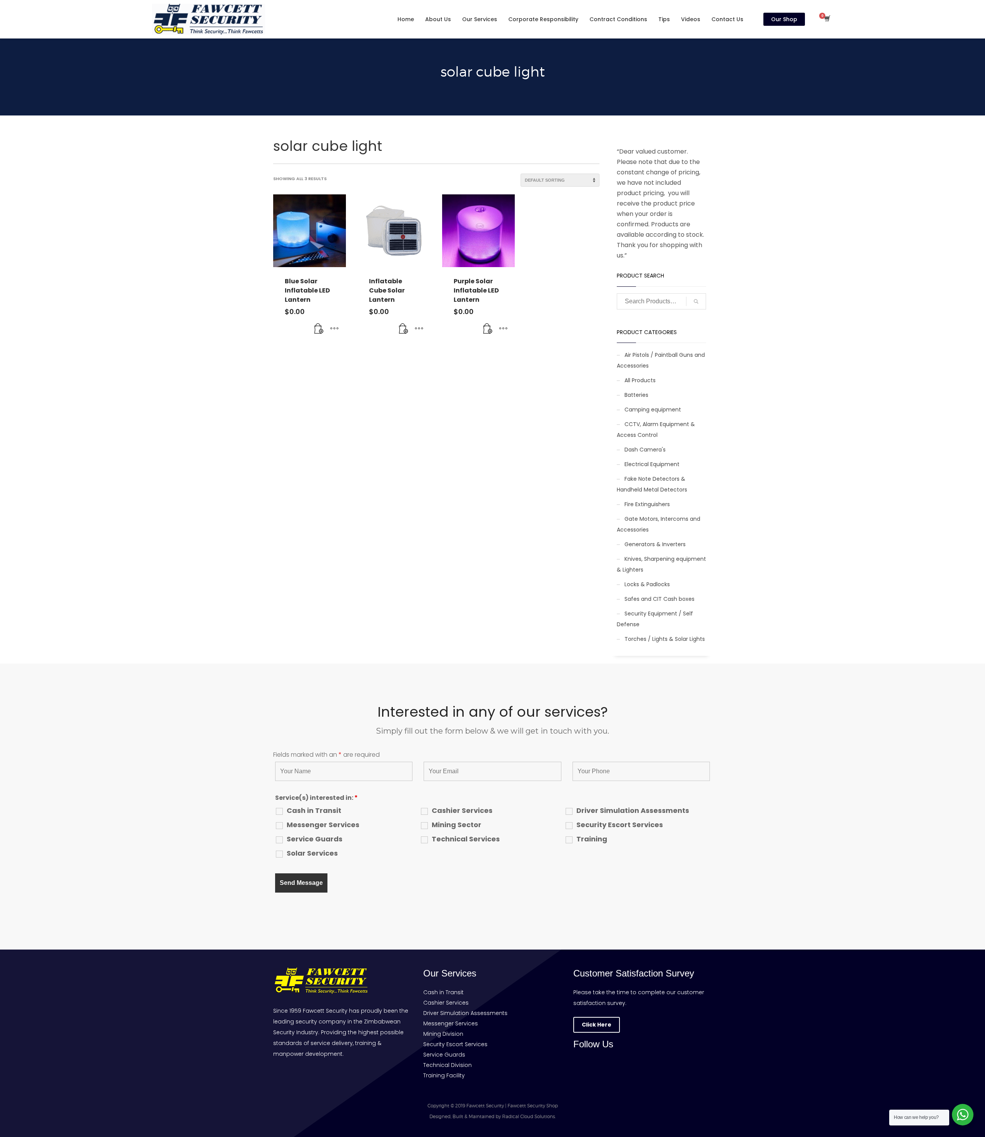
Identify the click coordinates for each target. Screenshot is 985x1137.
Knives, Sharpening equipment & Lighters (661, 564)
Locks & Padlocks (647, 584)
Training (591, 839)
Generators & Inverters (655, 544)
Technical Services (466, 839)
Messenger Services (323, 825)
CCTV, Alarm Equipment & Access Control (656, 429)
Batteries (636, 395)
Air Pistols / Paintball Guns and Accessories (661, 360)
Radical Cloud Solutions (528, 1116)
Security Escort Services (619, 825)
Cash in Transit (314, 810)
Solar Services (312, 853)
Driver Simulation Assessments (632, 810)
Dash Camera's (645, 449)
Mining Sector (456, 825)
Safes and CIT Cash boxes (659, 599)
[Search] (696, 301)
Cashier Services (462, 810)
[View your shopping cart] (826, 19)
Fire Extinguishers (647, 504)
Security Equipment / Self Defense (655, 619)
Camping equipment (652, 409)
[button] (319, 328)
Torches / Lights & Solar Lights (664, 639)
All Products (640, 380)
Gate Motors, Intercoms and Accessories (658, 524)
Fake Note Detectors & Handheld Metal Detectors (652, 484)
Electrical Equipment (651, 464)
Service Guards (314, 839)
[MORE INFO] (334, 328)
